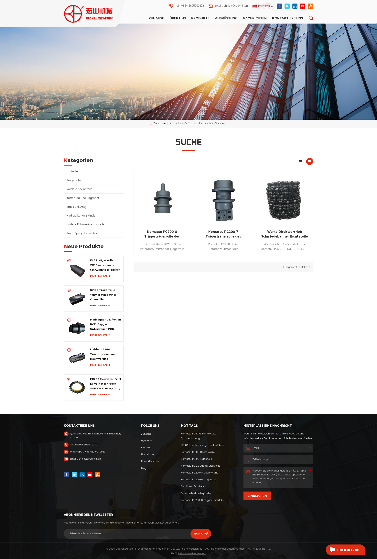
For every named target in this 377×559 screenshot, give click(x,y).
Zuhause (156, 18)
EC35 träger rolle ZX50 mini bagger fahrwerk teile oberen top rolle (105, 265)
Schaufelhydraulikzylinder (196, 493)
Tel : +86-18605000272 (189, 6)
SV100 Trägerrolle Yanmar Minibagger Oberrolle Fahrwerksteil (103, 295)
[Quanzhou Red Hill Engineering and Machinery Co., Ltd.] (89, 14)
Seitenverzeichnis (192, 549)
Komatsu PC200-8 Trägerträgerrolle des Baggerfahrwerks (162, 234)
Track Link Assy (77, 207)
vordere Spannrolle (79, 189)
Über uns (178, 18)
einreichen (257, 496)
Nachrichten (255, 18)
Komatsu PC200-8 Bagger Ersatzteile (202, 500)
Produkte (200, 18)
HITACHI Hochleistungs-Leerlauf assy (202, 445)
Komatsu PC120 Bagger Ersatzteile (200, 466)
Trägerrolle (74, 180)
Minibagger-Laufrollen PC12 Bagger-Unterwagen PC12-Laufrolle (105, 324)
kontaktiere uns (287, 18)
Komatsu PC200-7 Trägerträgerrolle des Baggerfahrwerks (223, 234)
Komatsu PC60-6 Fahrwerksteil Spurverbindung (199, 436)
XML (206, 549)
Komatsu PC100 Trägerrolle (196, 459)
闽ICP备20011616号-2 (259, 549)
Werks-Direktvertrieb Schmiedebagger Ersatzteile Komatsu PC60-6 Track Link (284, 234)
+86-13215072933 (95, 452)
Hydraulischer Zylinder (81, 215)
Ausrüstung (226, 18)
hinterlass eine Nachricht (348, 551)
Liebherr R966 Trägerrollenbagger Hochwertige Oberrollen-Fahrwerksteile (104, 354)
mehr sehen (98, 275)
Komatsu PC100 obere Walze (198, 452)
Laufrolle (72, 171)
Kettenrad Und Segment (83, 198)
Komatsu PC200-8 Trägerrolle (198, 480)
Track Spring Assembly (82, 233)
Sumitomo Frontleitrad (194, 486)
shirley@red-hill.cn (90, 459)
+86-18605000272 (86, 445)
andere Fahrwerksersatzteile (85, 224)
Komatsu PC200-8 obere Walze (199, 473)
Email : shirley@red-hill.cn (231, 6)
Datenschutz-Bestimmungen (228, 549)
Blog (143, 468)
